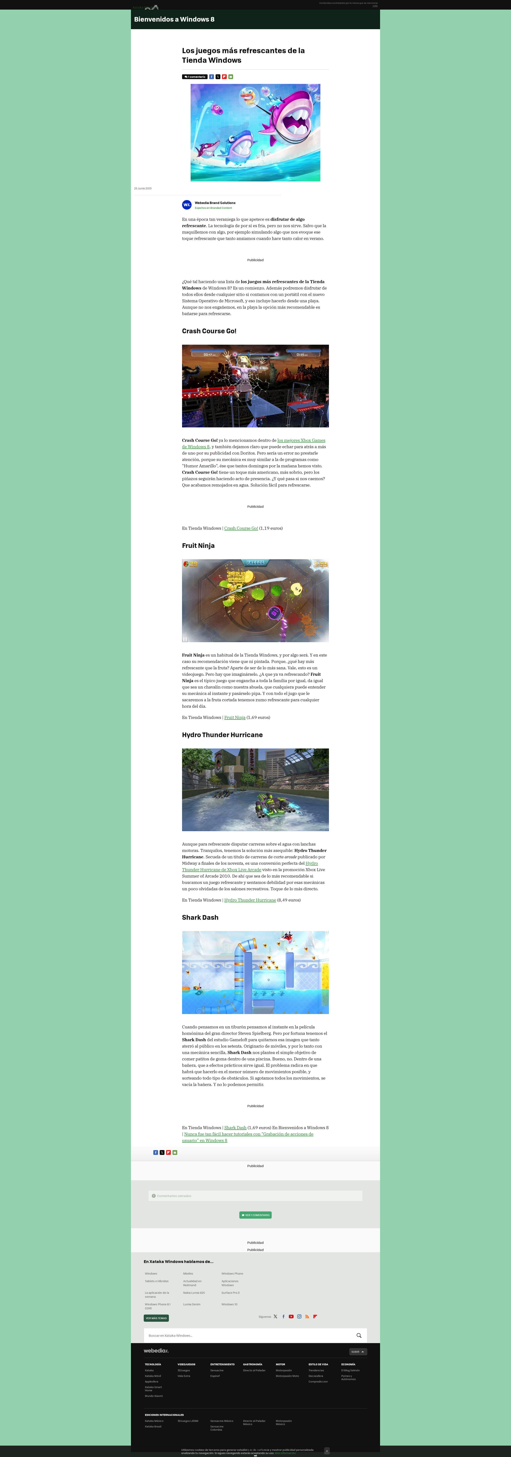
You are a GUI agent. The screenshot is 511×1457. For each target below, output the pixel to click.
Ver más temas (156, 1318)
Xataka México (154, 1421)
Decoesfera (316, 1376)
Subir (355, 1351)
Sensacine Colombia (217, 1427)
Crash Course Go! (241, 528)
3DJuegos (184, 1370)
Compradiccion (318, 1381)
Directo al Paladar (254, 1370)
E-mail (230, 76)
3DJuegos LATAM (188, 1421)
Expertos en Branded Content (213, 207)
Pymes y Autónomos (348, 1377)
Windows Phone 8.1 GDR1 (157, 1306)
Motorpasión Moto (287, 1376)
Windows (151, 1273)
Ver (257, 1215)
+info (375, 5)
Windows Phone (232, 1273)
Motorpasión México (284, 1422)
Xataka (149, 1370)
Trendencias (316, 1370)
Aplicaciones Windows (230, 1283)
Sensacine (217, 1370)
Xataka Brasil (153, 1426)
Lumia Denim (191, 1304)
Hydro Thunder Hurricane (250, 900)
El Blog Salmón (350, 1370)
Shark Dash (235, 1127)
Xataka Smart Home (153, 1388)
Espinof (215, 1376)
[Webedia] (156, 1350)
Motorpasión (284, 1370)
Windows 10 (229, 1304)
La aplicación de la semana (157, 1295)
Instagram (299, 1316)
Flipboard (224, 76)
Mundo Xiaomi (154, 1396)
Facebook (211, 76)
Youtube (291, 1316)
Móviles (188, 1273)
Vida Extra (184, 1376)
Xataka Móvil (153, 1376)
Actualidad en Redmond (192, 1283)
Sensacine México (221, 1421)
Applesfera (151, 1381)
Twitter (218, 76)
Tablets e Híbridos (157, 1281)
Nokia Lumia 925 (194, 1293)
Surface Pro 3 (231, 1293)
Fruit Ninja (235, 717)
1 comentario (196, 77)
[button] (215, 202)
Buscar (359, 1335)
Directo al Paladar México (254, 1422)
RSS (307, 1316)
